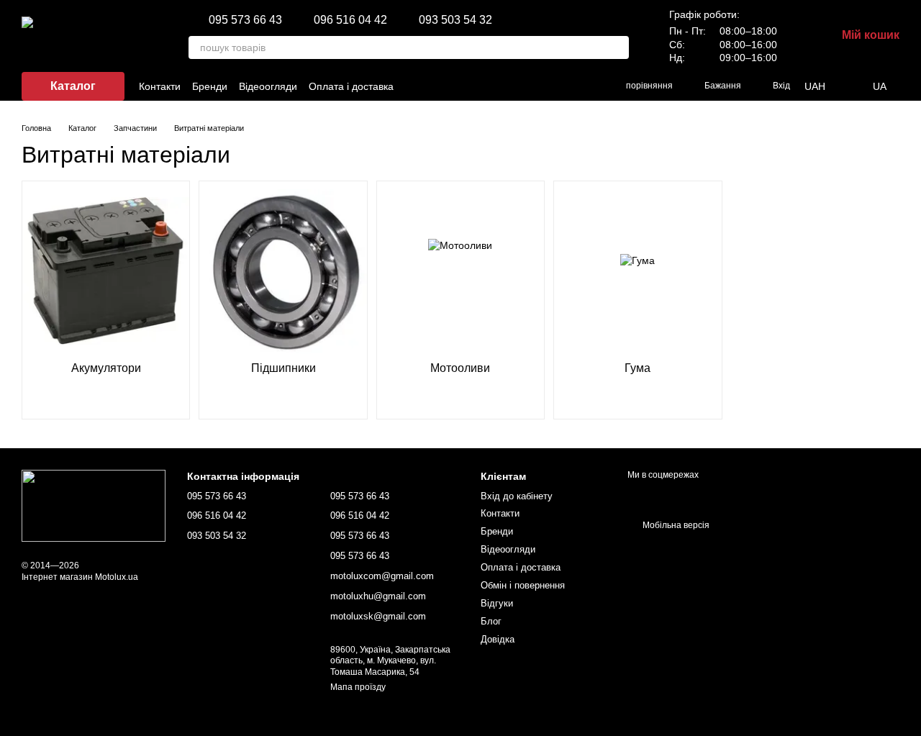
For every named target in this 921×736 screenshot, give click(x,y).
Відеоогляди (268, 86)
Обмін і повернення (523, 585)
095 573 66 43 (245, 20)
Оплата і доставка (351, 86)
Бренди (209, 86)
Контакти (160, 86)
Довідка (497, 639)
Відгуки (497, 603)
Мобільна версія (674, 525)
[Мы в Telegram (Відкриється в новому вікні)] (568, 86)
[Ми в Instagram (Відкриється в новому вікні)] (499, 86)
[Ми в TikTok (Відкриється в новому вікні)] (516, 86)
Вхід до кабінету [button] (517, 496)
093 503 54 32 (455, 20)
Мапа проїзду (358, 687)
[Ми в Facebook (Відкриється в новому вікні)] (482, 86)
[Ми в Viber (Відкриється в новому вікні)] (551, 86)
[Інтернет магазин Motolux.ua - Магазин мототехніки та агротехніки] (93, 506)
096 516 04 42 (350, 20)
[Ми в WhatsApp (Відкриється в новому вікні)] (585, 86)
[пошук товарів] (617, 47)
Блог (491, 621)
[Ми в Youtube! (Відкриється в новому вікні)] (534, 86)
